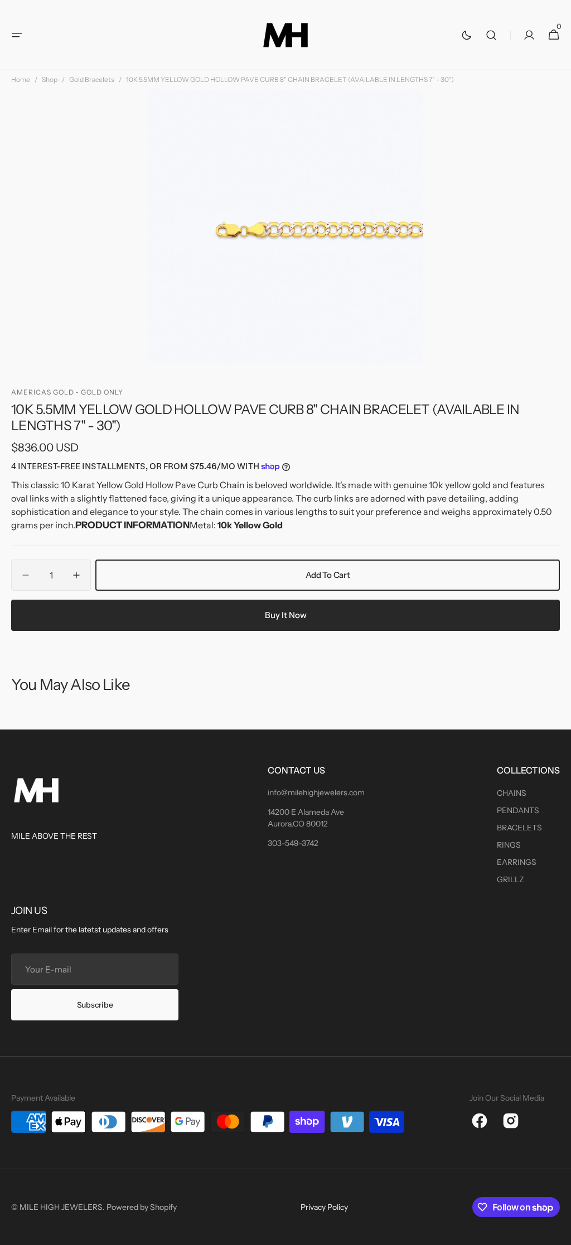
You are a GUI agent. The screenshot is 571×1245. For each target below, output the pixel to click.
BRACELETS (519, 828)
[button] (16, 35)
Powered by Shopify (142, 1207)
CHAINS (511, 793)
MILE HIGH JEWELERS (61, 1207)
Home (20, 79)
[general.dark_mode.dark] (466, 35)
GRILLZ (510, 879)
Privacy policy (324, 1207)
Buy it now (286, 615)
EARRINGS (516, 862)
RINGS (509, 845)
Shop (49, 79)
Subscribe (95, 1005)
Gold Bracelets (91, 79)
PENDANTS (518, 810)
